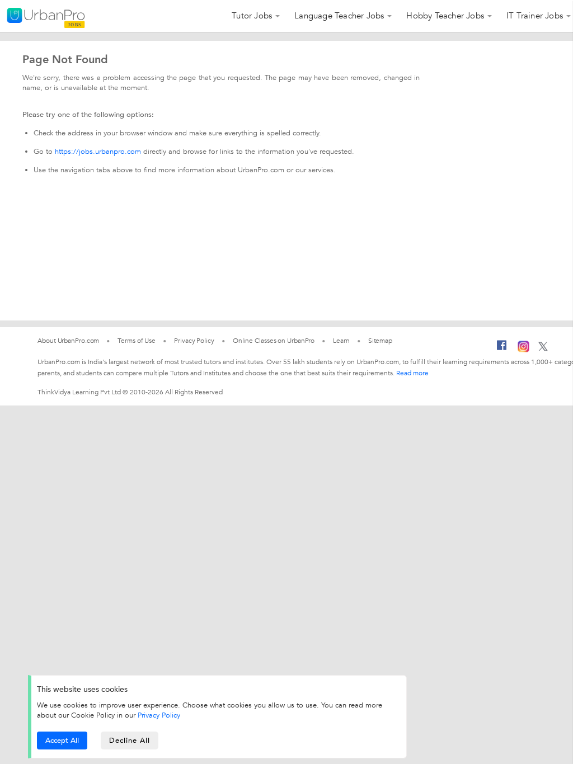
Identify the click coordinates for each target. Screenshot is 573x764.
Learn (341, 340)
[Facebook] (502, 349)
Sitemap (380, 340)
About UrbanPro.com (68, 340)
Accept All (62, 740)
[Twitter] (543, 349)
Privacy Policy (159, 715)
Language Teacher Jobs (339, 15)
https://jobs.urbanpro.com (98, 152)
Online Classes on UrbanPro (273, 340)
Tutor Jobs (252, 15)
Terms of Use (137, 340)
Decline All (129, 740)
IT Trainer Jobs (534, 15)
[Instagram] (523, 350)
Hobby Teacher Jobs (445, 15)
